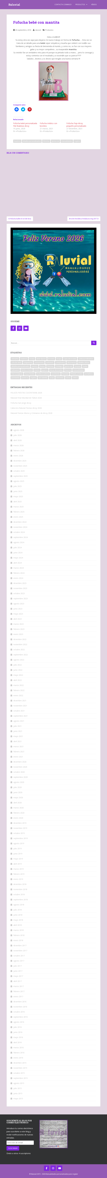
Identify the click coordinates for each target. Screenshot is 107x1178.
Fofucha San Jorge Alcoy (21, 403)
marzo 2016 (18, 1047)
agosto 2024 (18, 542)
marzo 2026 (18, 445)
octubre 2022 (19, 649)
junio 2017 (17, 971)
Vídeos (94, 4)
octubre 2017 (19, 955)
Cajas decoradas (70, 359)
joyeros (45, 370)
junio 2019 (17, 853)
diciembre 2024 (19, 522)
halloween (15, 370)
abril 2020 (17, 802)
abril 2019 (17, 864)
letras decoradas (56, 370)
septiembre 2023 (20, 598)
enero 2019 (18, 879)
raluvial (38, 30)
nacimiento (56, 374)
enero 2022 (18, 695)
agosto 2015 (18, 1083)
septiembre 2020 (20, 777)
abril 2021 (17, 741)
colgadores (28, 362)
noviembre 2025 (20, 466)
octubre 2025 (19, 471)
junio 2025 (17, 491)
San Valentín (42, 378)
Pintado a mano (76, 374)
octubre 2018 (19, 894)
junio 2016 (17, 1032)
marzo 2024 (18, 568)
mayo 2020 (18, 797)
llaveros (68, 370)
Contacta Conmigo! (63, 4)
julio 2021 (17, 726)
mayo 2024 (18, 557)
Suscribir (12, 1148)
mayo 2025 (18, 496)
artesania (14, 359)
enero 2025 (18, 517)
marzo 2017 (18, 986)
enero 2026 (18, 455)
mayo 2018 (18, 920)
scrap (52, 378)
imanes (37, 370)
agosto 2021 (18, 721)
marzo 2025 (18, 506)
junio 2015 (17, 1093)
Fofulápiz (59, 366)
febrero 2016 (18, 1052)
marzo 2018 (18, 930)
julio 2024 (17, 547)
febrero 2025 (18, 512)
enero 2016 (18, 1057)
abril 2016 (17, 1042)
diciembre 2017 (19, 945)
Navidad (65, 374)
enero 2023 (18, 634)
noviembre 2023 (20, 588)
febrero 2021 (18, 751)
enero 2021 (18, 756)
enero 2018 (18, 940)
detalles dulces (83, 362)
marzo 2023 (18, 624)
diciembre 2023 (19, 583)
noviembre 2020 (20, 767)
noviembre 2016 (20, 1006)
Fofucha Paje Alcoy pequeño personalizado (76, 124)
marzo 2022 (18, 685)
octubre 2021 (19, 710)
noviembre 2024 (20, 527)
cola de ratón (16, 362)
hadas (85, 366)
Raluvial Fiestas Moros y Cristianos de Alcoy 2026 (31, 413)
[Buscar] (93, 343)
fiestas (42, 366)
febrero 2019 (18, 874)
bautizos (17, 141)
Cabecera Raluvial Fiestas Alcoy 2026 (26, 408)
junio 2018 (17, 915)
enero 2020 (18, 818)
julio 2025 (17, 486)
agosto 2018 (18, 904)
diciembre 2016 (19, 1001)
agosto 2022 (18, 659)
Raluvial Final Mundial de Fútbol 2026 (26, 398)
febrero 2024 (18, 573)
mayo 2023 (18, 614)
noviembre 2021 (20, 705)
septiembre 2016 (20, 1017)
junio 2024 (17, 552)
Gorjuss (77, 366)
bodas (31, 359)
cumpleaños (60, 362)
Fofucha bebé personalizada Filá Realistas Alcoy (25, 124)
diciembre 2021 (19, 700)
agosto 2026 (18, 430)
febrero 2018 (18, 935)
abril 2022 (17, 680)
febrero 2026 (18, 450)
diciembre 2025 (19, 460)
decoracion (71, 362)
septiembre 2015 (20, 1078)
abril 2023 (17, 619)
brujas (59, 359)
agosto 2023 (18, 603)
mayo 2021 (18, 736)
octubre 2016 (19, 1012)
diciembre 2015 (19, 1063)
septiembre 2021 (20, 716)
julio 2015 (17, 1088)
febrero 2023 (18, 629)
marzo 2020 (18, 807)
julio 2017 (17, 966)
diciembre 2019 (19, 823)
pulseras (25, 378)
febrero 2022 (18, 690)
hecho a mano (26, 370)
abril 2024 (17, 563)
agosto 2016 (18, 1022)
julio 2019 (17, 848)
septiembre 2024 (20, 537)
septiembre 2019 (20, 838)
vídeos (75, 378)
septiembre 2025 (20, 476)
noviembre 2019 (20, 828)
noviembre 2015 (20, 1068)
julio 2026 (17, 435)
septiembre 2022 (20, 654)
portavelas (15, 378)
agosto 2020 (18, 782)
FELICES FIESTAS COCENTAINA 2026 (26, 392)
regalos (77, 141)
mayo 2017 (18, 976)
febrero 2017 (18, 991)
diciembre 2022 (19, 639)
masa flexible (30, 374)
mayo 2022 (18, 675)
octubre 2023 (19, 593)
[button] (53, 81)
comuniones (39, 362)
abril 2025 (17, 501)
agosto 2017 (18, 961)
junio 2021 (17, 731)
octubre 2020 (19, 772)
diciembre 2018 (19, 884)
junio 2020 (17, 792)
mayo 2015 (18, 1098)
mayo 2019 (18, 858)
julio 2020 (17, 787)
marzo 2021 (18, 746)
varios (68, 378)
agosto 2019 (18, 843)
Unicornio (60, 378)
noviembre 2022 (20, 644)
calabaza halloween (86, 359)
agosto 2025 (18, 481)
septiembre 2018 (20, 899)
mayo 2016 (18, 1037)
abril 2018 (17, 925)
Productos (80, 4)
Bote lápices (41, 359)
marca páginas (16, 374)
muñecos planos (43, 374)
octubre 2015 (19, 1073)
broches (51, 359)
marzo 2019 (18, 869)
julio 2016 (17, 1027)
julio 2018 (17, 909)
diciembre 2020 (19, 762)
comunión (50, 362)
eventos (35, 366)
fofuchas (46, 141)
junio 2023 (17, 608)
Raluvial (14, 4)
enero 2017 (18, 996)
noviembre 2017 (20, 950)
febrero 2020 (18, 813)
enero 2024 (18, 578)
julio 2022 (17, 665)
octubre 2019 (19, 833)
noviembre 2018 (20, 889)
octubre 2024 (19, 532)
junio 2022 (17, 670)
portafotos (89, 374)
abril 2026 (17, 440)
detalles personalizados (32, 141)
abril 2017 (17, 981)
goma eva (55, 141)
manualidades (66, 141)
